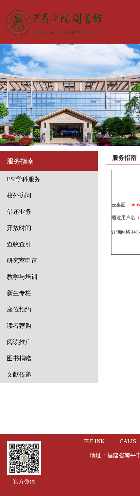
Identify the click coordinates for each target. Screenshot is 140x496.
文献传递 (19, 374)
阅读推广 (19, 342)
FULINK (94, 441)
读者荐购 (19, 325)
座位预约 (19, 309)
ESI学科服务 (23, 179)
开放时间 (19, 228)
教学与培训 (22, 276)
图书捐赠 (19, 358)
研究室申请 (22, 260)
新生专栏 (19, 293)
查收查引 (19, 244)
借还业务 (19, 211)
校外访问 (19, 195)
